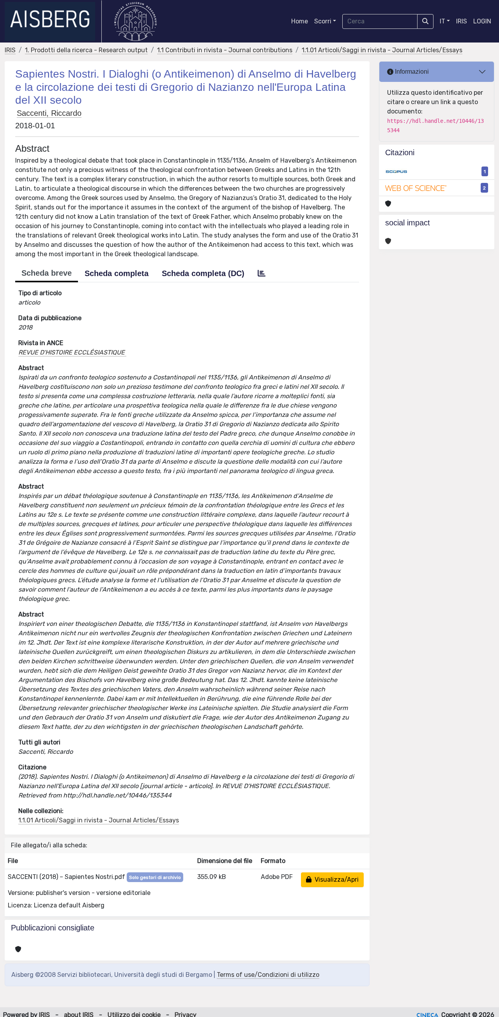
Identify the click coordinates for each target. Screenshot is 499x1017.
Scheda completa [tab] (117, 273)
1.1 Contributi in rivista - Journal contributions (224, 50)
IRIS (461, 21)
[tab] (261, 273)
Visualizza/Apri (335, 879)
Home (299, 21)
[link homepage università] (135, 21)
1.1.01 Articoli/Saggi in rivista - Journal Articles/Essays (382, 50)
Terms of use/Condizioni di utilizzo (268, 974)
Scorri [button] (322, 21)
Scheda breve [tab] (46, 273)
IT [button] (442, 21)
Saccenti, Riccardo (49, 113)
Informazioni (411, 71)
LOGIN (482, 21)
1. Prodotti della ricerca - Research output (86, 50)
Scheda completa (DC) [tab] (203, 273)
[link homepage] (53, 21)
